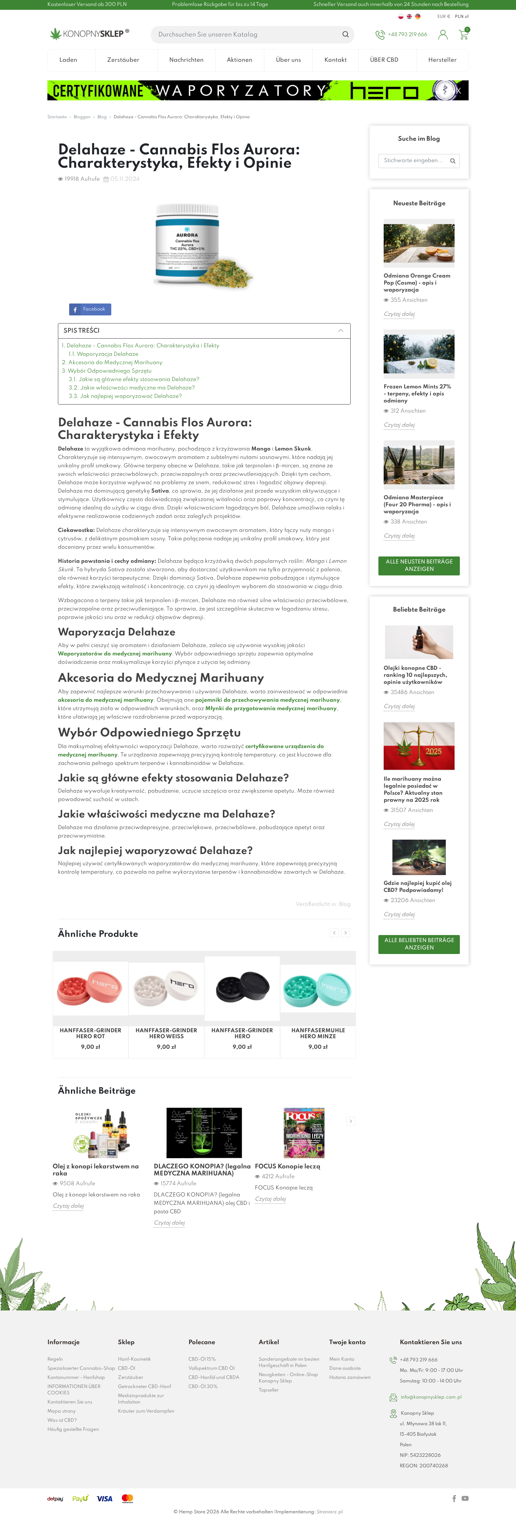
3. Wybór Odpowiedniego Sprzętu (107, 371)
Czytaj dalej (68, 1206)
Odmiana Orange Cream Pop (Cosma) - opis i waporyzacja (417, 283)
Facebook (94, 309)
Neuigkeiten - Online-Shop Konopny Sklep (288, 1378)
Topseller (269, 1390)
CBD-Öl (126, 1368)
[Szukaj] (346, 35)
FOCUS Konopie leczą (287, 1166)
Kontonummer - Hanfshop (76, 1377)
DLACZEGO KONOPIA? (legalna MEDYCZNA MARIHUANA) (202, 1170)
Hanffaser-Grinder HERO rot (90, 1034)
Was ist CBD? (62, 1420)
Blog (345, 904)
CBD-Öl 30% (203, 1387)
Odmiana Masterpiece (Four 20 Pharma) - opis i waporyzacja (417, 505)
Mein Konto (341, 1359)
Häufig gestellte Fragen (73, 1429)
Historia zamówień (350, 1377)
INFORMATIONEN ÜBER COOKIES (73, 1390)
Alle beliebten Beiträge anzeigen (419, 944)
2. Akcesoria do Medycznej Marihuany (112, 363)
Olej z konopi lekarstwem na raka (96, 1170)
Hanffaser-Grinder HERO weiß (166, 1034)
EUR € (444, 17)
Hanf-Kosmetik (134, 1359)
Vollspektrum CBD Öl (211, 1368)
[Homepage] (88, 35)
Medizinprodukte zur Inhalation (141, 1399)
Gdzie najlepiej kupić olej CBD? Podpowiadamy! (418, 887)
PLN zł (462, 17)
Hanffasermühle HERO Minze (318, 1034)
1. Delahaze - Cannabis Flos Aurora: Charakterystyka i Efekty (140, 346)
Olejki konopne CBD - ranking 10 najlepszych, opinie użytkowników (415, 675)
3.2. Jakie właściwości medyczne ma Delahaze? (132, 388)
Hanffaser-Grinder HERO (242, 1034)
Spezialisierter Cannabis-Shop (81, 1368)
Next (345, 932)
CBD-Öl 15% (202, 1359)
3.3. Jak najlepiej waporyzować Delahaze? (125, 396)
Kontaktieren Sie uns (69, 1402)
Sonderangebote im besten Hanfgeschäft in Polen (289, 1362)
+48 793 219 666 (419, 1360)
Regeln (55, 1359)
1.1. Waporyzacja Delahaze (103, 354)
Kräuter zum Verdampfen (146, 1411)
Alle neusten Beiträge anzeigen (419, 565)
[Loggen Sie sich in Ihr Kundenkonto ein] (443, 35)
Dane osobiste (345, 1368)
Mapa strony (61, 1411)
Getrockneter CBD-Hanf (144, 1387)
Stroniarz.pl (330, 1512)
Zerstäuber (130, 1377)
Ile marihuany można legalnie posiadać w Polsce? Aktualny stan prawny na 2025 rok (413, 789)
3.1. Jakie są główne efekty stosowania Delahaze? (134, 379)
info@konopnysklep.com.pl (431, 1397)
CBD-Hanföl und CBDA (213, 1377)
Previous (334, 932)
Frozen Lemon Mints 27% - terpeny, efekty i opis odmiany (417, 394)
